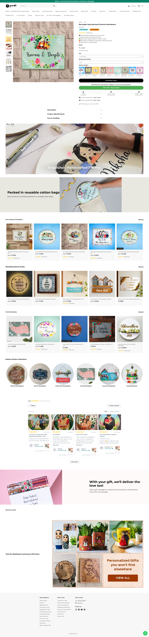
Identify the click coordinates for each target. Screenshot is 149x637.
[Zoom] (43, 51)
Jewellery (93, 11)
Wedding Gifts (137, 11)
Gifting (30, 15)
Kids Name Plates (47, 11)
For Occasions (21, 15)
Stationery (102, 11)
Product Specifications (56, 114)
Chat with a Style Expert (111, 87)
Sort (106, 411)
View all (140, 219)
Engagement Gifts (45, 609)
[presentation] (80, 72)
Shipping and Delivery (63, 607)
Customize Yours (111, 80)
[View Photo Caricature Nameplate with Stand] (70, 450)
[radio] (88, 72)
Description (51, 110)
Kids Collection (44, 616)
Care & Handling (53, 118)
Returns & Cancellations (64, 609)
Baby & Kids (84, 11)
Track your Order (62, 600)
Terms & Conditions (63, 605)
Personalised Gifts (45, 614)
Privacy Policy (61, 612)
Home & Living (74, 11)
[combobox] (38, 6)
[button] (86, 33)
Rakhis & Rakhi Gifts (45, 625)
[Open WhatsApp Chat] (145, 633)
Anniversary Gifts (124, 11)
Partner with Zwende (63, 602)
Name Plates (35, 11)
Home (80, 22)
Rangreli (81, 27)
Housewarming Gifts (45, 612)
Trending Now (112, 11)
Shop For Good (39, 15)
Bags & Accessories (61, 11)
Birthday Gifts (10, 15)
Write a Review (115, 406)
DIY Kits (42, 602)
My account (60, 616)
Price (80, 45)
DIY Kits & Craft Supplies (54, 15)
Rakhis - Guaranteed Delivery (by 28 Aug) (17, 11)
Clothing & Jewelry (45, 621)
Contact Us (60, 614)
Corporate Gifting (69, 15)
